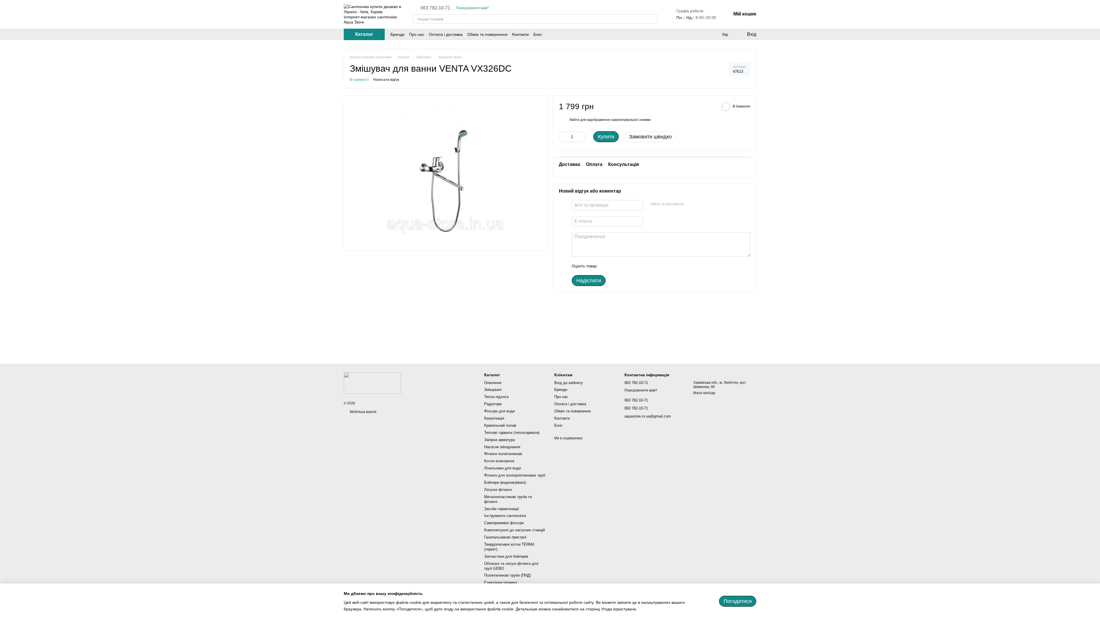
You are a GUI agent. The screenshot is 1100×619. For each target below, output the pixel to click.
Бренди (397, 34)
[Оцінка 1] (606, 266)
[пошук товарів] (653, 18)
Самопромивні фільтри (504, 523)
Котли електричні (499, 461)
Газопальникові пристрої (505, 537)
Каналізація (494, 418)
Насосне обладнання (502, 447)
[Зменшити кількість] (563, 137)
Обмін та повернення (487, 34)
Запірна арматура (499, 440)
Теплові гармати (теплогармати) (511, 432)
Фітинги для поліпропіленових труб (514, 475)
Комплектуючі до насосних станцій (514, 530)
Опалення (492, 383)
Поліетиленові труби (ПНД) (507, 575)
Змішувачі (493, 389)
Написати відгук (386, 80)
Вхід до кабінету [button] (568, 383)
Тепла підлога (496, 397)
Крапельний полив (500, 425)
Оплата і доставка (446, 34)
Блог (537, 34)
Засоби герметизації (501, 509)
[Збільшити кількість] (581, 137)
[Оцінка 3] (624, 266)
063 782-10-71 (435, 8)
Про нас (416, 34)
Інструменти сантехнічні (505, 516)
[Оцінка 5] (642, 266)
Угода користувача (618, 609)
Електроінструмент (500, 582)
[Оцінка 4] (633, 266)
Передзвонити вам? (472, 8)
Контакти (520, 34)
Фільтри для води (499, 411)
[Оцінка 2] (615, 266)
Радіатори (493, 404)
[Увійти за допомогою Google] (690, 204)
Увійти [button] (574, 120)
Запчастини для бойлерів (506, 556)
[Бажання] (713, 34)
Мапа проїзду (704, 393)
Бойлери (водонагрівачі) (505, 482)
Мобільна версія (362, 412)
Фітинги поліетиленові (503, 454)
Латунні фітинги (498, 489)
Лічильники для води (502, 468)
